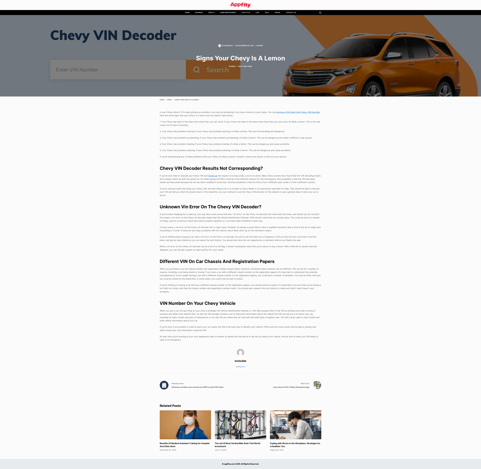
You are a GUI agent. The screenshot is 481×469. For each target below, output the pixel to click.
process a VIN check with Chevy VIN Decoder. (298, 112)
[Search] (320, 13)
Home (187, 12)
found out (212, 175)
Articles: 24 (240, 367)
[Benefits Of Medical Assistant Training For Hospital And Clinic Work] (185, 424)
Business (199, 12)
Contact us (291, 12)
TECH (267, 12)
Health (211, 12)
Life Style (246, 12)
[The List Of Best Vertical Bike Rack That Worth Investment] (240, 424)
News (260, 45)
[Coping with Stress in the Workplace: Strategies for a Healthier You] (295, 424)
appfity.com (229, 464)
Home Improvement (228, 12)
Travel (277, 12)
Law (257, 12)
